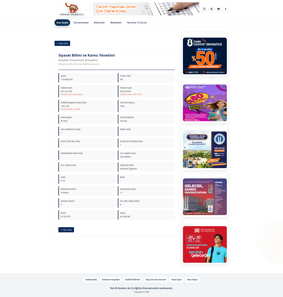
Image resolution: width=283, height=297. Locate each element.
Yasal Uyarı (176, 279)
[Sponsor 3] (205, 196)
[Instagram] (204, 9)
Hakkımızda (91, 279)
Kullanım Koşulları (111, 279)
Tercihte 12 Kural (137, 22)
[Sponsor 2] (205, 103)
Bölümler (99, 22)
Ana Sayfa (62, 22)
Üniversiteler (81, 22)
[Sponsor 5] (205, 56)
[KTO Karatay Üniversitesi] (205, 244)
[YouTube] (218, 9)
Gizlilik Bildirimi (132, 279)
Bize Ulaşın (192, 279)
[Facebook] (225, 9)
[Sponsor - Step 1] (146, 8)
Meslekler (116, 22)
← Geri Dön (62, 43)
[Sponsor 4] (205, 150)
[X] (211, 9)
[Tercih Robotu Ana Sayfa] (73, 8)
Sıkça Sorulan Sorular (156, 279)
